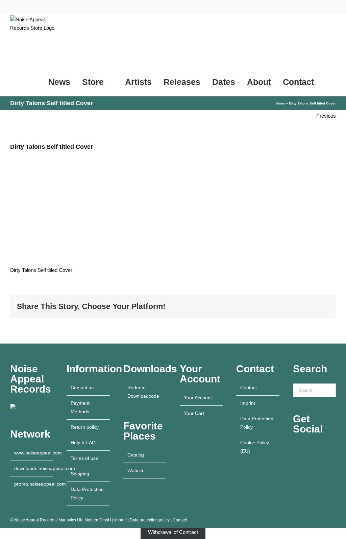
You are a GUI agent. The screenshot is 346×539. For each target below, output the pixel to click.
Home (280, 103)
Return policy (85, 427)
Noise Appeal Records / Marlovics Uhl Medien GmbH (62, 520)
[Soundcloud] (331, 448)
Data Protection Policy (87, 493)
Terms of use (84, 458)
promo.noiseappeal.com (32, 484)
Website (136, 470)
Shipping (80, 473)
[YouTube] (295, 448)
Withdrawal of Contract (173, 532)
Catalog (135, 455)
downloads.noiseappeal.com (32, 468)
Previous (326, 116)
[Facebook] (313, 448)
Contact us (82, 387)
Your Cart (194, 413)
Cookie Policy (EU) (254, 447)
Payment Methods (80, 407)
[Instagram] (304, 448)
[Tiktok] (322, 448)
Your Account (198, 397)
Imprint (247, 403)
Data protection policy (150, 520)
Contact (248, 387)
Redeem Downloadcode (143, 392)
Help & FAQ (83, 442)
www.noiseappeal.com (32, 452)
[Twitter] (295, 460)
